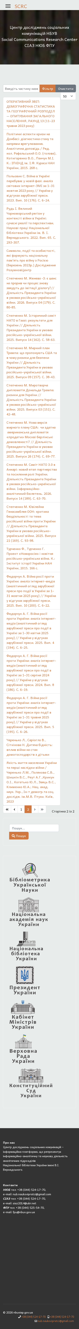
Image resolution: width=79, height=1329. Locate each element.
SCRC (21, 6)
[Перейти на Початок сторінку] (7, 809)
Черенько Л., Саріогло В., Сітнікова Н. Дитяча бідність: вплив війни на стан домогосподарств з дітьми (29, 747)
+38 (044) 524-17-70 (33, 1317)
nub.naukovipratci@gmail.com (56, 1321)
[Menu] (8, 6)
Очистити (65, 88)
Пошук (20, 835)
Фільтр (47, 88)
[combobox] (34, 828)
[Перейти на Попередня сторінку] (14, 809)
